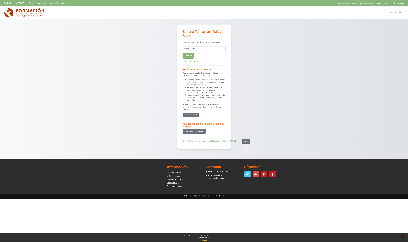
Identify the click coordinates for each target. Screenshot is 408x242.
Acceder (400, 3)
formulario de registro (195, 82)
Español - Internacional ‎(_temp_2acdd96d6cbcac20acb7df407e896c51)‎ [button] (210, 141)
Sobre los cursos (173, 176)
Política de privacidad (204, 237)
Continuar (204, 240)
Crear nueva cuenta (208, 80)
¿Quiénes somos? (174, 172)
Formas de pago (173, 183)
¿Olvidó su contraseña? (191, 61)
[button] (365, 3)
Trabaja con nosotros (175, 186)
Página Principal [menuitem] (396, 13)
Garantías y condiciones (176, 179)
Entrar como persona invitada (194, 131)
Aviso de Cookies (246, 142)
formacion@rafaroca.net (56, 3)
